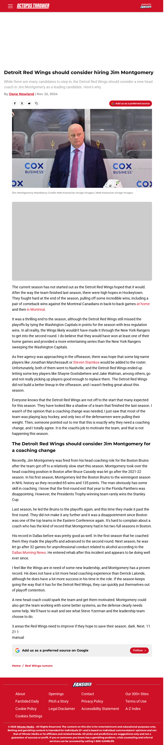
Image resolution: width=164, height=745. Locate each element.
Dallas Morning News (29, 552)
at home (143, 304)
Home (16, 666)
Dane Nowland (21, 94)
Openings (56, 694)
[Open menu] (10, 6)
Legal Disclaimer (62, 709)
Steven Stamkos (86, 362)
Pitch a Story (59, 701)
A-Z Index (133, 709)
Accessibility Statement (100, 709)
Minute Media (25, 726)
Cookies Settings (28, 716)
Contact (87, 694)
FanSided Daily (27, 701)
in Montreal (35, 309)
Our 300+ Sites (137, 694)
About (20, 694)
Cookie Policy (26, 709)
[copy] (36, 103)
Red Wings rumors (38, 666)
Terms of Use (136, 701)
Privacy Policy (92, 701)
